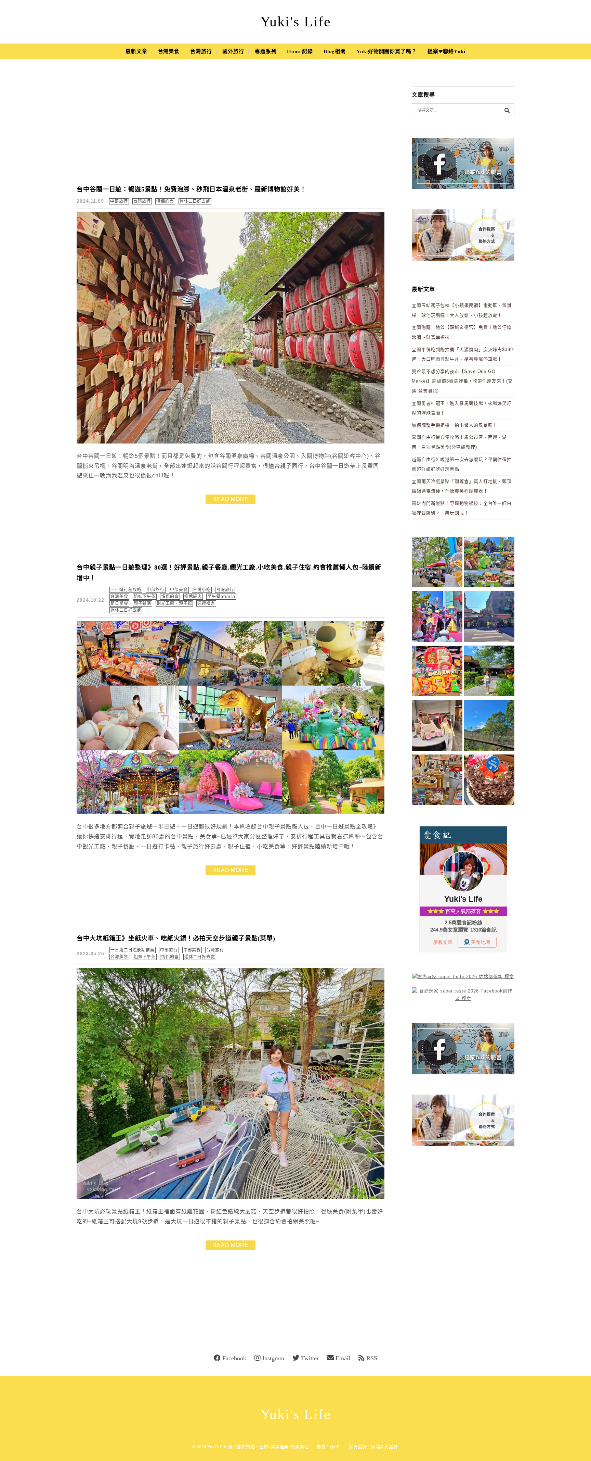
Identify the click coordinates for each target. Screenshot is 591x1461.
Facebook (234, 1358)
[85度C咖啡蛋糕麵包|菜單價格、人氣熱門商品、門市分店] (489, 781)
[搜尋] (507, 110)
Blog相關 (335, 51)
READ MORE (230, 499)
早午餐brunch (221, 596)
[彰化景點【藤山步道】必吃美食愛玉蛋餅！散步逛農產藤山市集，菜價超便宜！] (437, 563)
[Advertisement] (230, 127)
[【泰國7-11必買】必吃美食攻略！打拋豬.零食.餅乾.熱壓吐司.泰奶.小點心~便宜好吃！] (437, 672)
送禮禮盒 (206, 603)
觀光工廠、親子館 (174, 603)
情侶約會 (165, 201)
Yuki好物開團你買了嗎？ (386, 51)
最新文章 (136, 51)
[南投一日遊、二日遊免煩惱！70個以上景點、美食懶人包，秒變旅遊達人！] (489, 563)
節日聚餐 (119, 603)
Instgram (273, 1358)
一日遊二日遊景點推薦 (132, 950)
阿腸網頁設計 (384, 1446)
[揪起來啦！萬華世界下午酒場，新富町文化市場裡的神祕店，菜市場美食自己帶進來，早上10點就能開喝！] (437, 781)
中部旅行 (119, 201)
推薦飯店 (193, 596)
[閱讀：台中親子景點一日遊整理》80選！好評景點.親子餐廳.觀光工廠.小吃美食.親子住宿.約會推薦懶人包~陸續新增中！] (230, 812)
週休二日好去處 (195, 201)
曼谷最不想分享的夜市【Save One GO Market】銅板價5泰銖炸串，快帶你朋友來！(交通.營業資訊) (462, 381)
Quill (335, 1446)
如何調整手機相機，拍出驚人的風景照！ (454, 425)
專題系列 (266, 51)
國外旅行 (233, 51)
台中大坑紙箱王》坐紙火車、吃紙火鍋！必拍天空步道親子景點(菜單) (176, 938)
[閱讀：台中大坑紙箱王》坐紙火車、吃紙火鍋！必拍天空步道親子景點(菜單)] (230, 1197)
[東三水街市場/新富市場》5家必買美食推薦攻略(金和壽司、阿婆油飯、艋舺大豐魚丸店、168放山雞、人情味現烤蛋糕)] (489, 617)
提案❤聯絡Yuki (446, 51)
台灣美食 (169, 51)
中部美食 (179, 589)
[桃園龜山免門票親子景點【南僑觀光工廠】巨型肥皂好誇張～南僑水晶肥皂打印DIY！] (437, 726)
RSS (371, 1358)
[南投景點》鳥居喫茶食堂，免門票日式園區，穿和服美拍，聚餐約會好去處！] (489, 672)
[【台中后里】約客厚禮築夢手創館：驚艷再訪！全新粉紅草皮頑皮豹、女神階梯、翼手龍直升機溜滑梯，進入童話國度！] (437, 617)
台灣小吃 (202, 589)
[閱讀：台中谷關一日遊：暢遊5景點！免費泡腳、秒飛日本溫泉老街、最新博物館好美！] (230, 442)
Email (343, 1358)
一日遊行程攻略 (125, 589)
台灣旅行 (201, 51)
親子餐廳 (143, 603)
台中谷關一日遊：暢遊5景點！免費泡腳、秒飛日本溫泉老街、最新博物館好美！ (191, 189)
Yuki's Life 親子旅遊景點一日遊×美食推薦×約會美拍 (257, 1446)
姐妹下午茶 (145, 596)
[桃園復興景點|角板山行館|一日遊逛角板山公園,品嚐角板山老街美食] (489, 726)
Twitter (310, 1358)
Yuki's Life (295, 21)
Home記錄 (300, 51)
